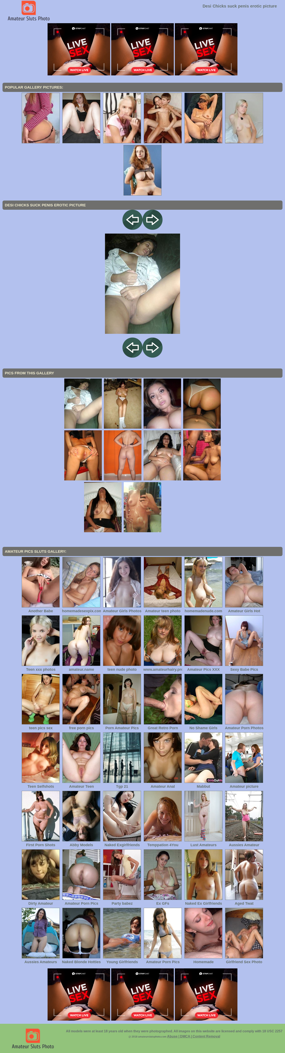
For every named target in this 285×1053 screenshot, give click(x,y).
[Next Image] (152, 229)
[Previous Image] (132, 229)
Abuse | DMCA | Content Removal (193, 1036)
